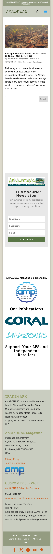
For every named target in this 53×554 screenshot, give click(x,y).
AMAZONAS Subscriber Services (22, 488)
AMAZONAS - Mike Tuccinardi (18, 62)
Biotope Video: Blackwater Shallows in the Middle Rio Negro (25, 54)
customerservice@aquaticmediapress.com (26, 498)
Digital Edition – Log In (19, 539)
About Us (37, 539)
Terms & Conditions (15, 463)
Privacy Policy (12, 459)
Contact (25, 542)
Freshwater (38, 62)
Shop (35, 535)
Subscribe (25, 535)
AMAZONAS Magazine (18, 59)
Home (14, 535)
